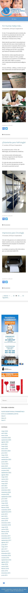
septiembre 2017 (6, 540)
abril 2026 (4, 433)
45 (19, 296)
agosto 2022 (4, 475)
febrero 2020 (5, 507)
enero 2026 (4, 435)
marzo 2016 (4, 566)
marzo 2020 (4, 505)
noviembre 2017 (6, 538)
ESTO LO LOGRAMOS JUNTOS (9, 414)
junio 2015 (4, 575)
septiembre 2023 (6, 459)
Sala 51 (3, 420)
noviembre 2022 (6, 468)
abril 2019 (4, 516)
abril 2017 (4, 549)
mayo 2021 (4, 483)
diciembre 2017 (5, 536)
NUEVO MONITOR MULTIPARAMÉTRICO (12, 411)
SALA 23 (3, 418)
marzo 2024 (4, 457)
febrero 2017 (5, 551)
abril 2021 (4, 485)
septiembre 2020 (6, 496)
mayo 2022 (4, 477)
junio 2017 (4, 544)
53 (23, 296)
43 (14, 296)
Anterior (5, 296)
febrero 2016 (5, 568)
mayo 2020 (4, 503)
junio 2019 (4, 514)
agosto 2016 (4, 562)
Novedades (7, 134)
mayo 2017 (4, 547)
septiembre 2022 (6, 472)
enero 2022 (4, 481)
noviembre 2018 (6, 525)
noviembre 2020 (6, 492)
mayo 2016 (4, 564)
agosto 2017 (4, 542)
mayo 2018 (4, 527)
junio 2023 (4, 461)
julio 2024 (4, 453)
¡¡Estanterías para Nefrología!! (14, 142)
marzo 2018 (4, 529)
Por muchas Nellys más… (12, 26)
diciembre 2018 (5, 523)
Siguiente (6, 297)
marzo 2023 (4, 464)
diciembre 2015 (5, 573)
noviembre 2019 (6, 509)
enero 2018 (4, 533)
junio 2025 (4, 444)
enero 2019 (4, 520)
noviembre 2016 (6, 555)
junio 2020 (4, 501)
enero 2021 (4, 488)
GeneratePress (19, 590)
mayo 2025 (4, 446)
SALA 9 (3, 416)
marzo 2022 (4, 479)
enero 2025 (4, 448)
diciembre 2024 (5, 451)
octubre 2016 (5, 558)
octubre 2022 (5, 470)
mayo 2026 (4, 431)
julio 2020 (4, 499)
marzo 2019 (4, 518)
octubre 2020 (5, 494)
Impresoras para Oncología (13, 233)
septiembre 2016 (6, 560)
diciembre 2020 (5, 490)
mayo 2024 (4, 455)
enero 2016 (4, 571)
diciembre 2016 (5, 553)
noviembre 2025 (6, 437)
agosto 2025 (4, 442)
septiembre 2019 (6, 512)
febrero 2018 (5, 531)
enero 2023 (4, 466)
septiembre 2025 (6, 440)
